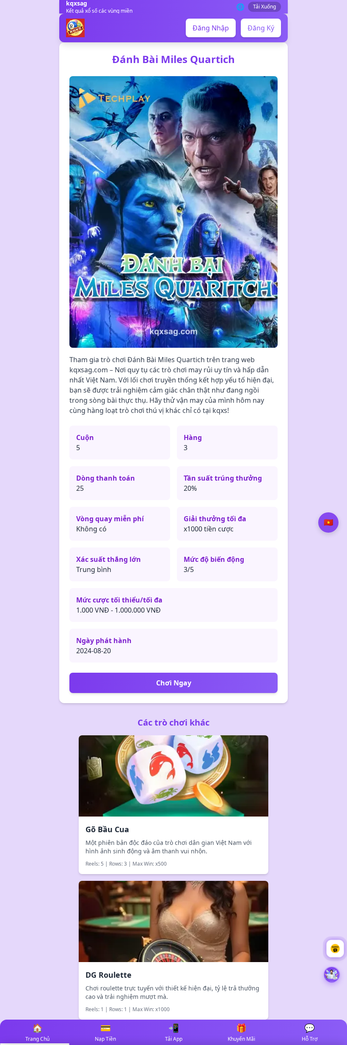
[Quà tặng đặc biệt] (331, 977)
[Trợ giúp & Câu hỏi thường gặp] (335, 948)
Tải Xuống (264, 6)
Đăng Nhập (211, 28)
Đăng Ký (261, 28)
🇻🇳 (328, 522)
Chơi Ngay (173, 683)
